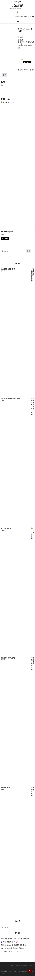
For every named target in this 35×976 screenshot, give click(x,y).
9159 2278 (31, 16)
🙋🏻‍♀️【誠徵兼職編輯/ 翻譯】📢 (9, 942)
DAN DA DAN (25, 70)
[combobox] (17, 926)
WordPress (24, 971)
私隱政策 (4, 965)
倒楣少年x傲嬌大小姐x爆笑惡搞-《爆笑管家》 (14, 945)
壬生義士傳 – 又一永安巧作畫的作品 (11, 951)
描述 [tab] (4, 75)
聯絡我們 (25, 965)
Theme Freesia (17, 971)
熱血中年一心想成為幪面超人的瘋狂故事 (12, 948)
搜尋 (28, 251)
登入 (12, 967)
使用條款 (11, 965)
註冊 (17, 967)
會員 (31, 965)
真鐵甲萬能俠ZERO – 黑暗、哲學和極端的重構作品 (15, 939)
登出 (22, 967)
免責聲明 (18, 965)
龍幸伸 (32, 70)
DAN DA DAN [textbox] (17, 927)
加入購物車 (27, 62)
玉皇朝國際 (17, 5)
